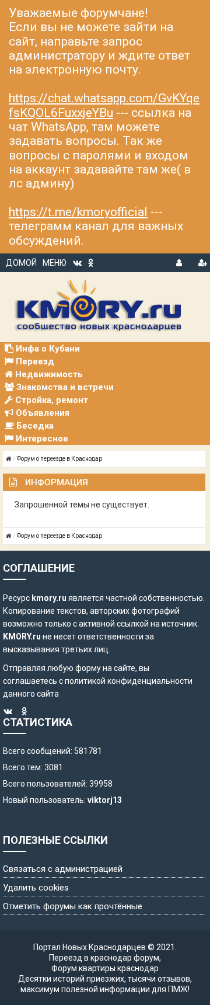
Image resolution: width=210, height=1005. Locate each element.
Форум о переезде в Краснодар (59, 458)
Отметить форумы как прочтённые (72, 906)
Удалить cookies (36, 887)
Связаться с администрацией (63, 869)
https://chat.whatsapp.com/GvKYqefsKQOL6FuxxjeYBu (104, 105)
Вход (180, 261)
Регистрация (202, 261)
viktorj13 (105, 800)
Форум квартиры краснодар (105, 968)
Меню (54, 262)
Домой (21, 262)
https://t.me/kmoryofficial (78, 212)
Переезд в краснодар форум (104, 957)
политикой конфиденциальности (128, 681)
